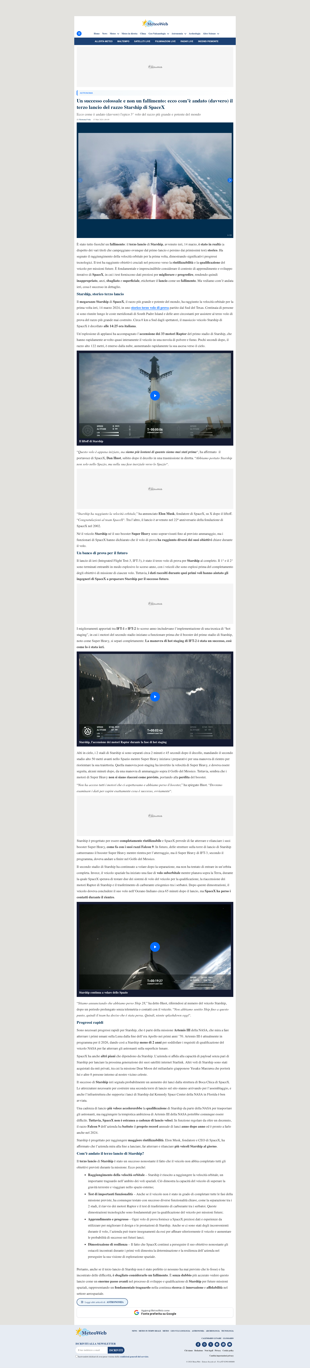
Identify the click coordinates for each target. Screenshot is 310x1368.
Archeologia (194, 33)
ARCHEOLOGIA (213, 1331)
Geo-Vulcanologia (157, 33)
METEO (166, 1331)
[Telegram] (217, 1344)
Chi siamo (188, 1350)
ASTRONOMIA (86, 92)
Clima (143, 33)
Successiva (230, 180)
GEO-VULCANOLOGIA (180, 1331)
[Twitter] (210, 1344)
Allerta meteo (104, 41)
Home (97, 33)
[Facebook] (198, 1344)
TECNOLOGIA (227, 1331)
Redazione (198, 1350)
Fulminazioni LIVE (165, 41)
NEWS (134, 1331)
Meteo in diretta (129, 33)
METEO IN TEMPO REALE (150, 1331)
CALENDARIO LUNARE (211, 1338)
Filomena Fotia (85, 119)
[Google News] (223, 1344)
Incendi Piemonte (208, 41)
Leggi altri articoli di (104, 1302)
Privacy (218, 1350)
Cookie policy (228, 1350)
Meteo (113, 33)
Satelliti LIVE (142, 41)
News (104, 33)
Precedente (80, 180)
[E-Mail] (229, 1344)
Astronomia (177, 33)
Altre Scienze (209, 33)
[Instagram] (204, 1344)
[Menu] (79, 33)
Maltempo (123, 41)
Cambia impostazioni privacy (221, 1355)
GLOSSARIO (228, 1338)
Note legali (209, 1350)
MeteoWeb (196, 1361)
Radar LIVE (187, 41)
